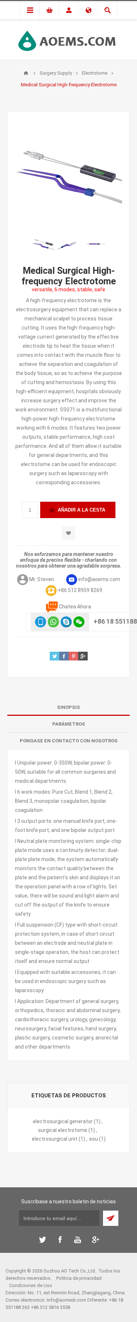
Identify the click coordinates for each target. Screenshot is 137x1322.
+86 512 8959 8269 (80, 590)
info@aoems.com (99, 579)
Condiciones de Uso (30, 1285)
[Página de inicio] (26, 73)
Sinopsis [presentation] (68, 707)
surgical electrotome (62, 1130)
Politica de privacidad (79, 1278)
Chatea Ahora (75, 606)
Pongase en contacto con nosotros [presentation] (69, 740)
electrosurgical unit (54, 1139)
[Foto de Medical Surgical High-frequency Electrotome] (43, 243)
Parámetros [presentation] (68, 724)
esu (93, 1139)
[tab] (68, 707)
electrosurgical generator (63, 1121)
